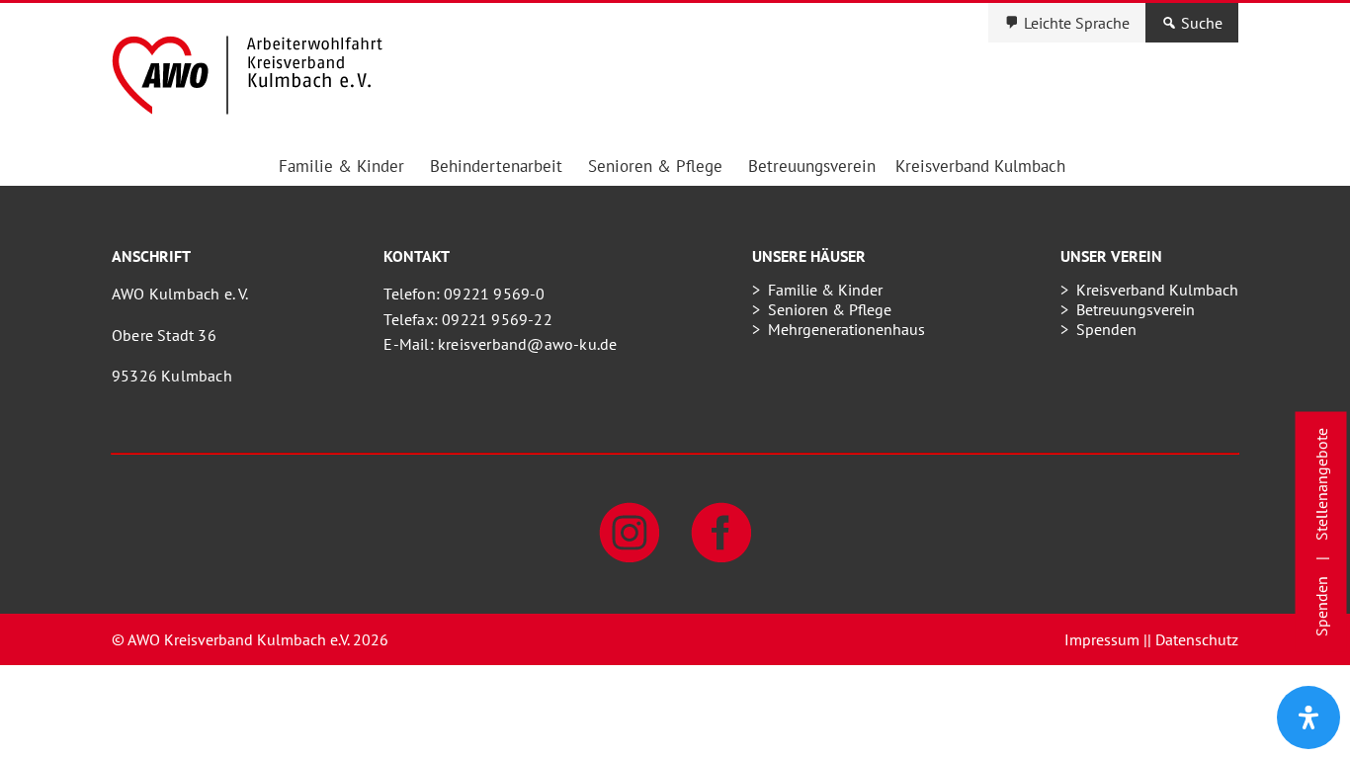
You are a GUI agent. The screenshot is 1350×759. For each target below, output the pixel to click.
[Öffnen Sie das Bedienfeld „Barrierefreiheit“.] (1308, 717)
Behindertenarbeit (496, 166)
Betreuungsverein (812, 166)
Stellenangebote (1321, 484)
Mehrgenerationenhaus (846, 329)
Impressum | (1105, 639)
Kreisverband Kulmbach (980, 166)
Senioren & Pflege (655, 166)
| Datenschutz (1192, 639)
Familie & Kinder (341, 166)
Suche (1202, 23)
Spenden (1106, 329)
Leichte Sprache (1077, 23)
